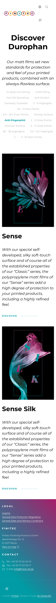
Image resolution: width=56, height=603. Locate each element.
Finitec (15, 596)
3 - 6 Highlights (42, 103)
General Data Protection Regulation (21, 517)
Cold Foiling (42, 92)
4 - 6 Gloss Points (41, 125)
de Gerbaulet (44, 596)
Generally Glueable (16, 103)
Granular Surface (14, 125)
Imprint (6, 513)
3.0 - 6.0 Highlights (41, 131)
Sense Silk (19, 409)
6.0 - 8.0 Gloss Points (15, 114)
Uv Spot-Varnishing (18, 92)
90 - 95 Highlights (14, 131)
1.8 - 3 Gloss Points (28, 108)
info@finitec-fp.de (24, 569)
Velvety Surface (43, 114)
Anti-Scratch (41, 97)
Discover (9, 315)
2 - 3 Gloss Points (41, 120)
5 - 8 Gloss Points (31, 137)
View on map (9, 547)
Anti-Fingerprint (15, 120)
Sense (12, 236)
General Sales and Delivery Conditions (22, 521)
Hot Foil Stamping (18, 97)
